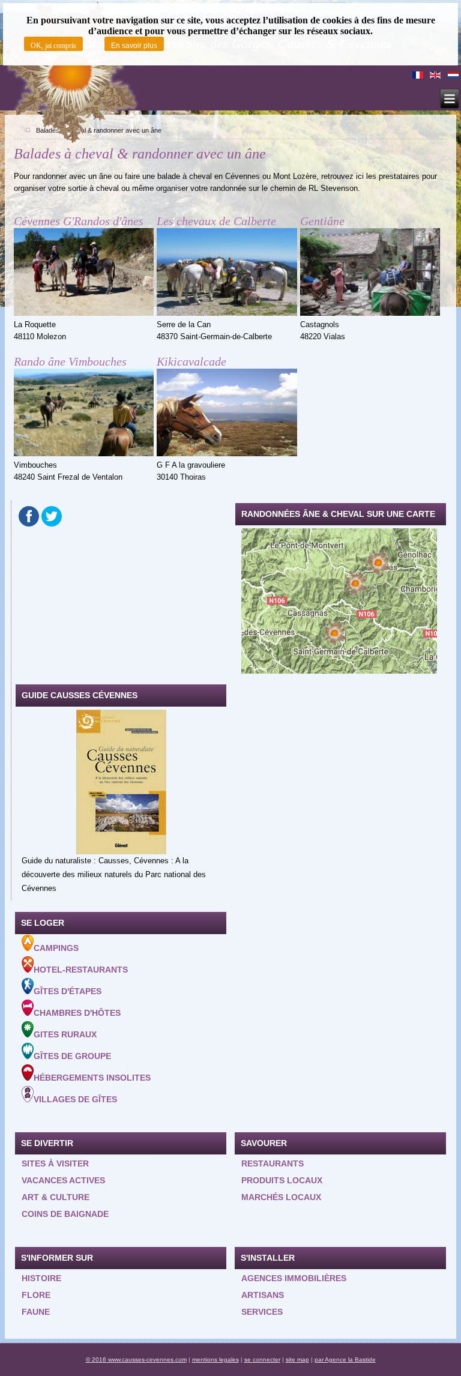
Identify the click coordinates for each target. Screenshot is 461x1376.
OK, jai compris (53, 45)
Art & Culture (55, 1197)
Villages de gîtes (75, 1099)
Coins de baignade (65, 1214)
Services (262, 1312)
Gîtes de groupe (72, 1056)
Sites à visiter (55, 1163)
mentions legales (215, 1359)
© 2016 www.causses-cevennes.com (136, 1359)
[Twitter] (51, 516)
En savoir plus (134, 45)
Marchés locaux (281, 1197)
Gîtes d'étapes (67, 991)
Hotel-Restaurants (81, 969)
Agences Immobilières (293, 1278)
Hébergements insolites (92, 1077)
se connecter (262, 1359)
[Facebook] (29, 516)
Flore (36, 1295)
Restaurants (272, 1163)
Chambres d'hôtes (77, 1013)
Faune (36, 1312)
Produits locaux (281, 1180)
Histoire (41, 1278)
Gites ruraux (65, 1034)
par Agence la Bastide (345, 1359)
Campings (56, 948)
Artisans (262, 1295)
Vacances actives (63, 1180)
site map (297, 1359)
